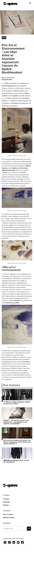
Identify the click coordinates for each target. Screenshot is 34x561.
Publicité (6, 505)
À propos (6, 499)
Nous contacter (8, 514)
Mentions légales (8, 517)
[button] (30, 3)
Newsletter (6, 502)
